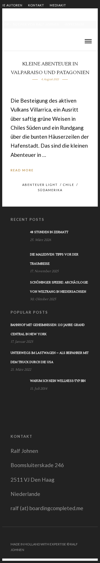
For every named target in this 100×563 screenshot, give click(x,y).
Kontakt (36, 5)
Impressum (74, 24)
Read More (22, 170)
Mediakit (58, 5)
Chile (68, 184)
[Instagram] (94, 535)
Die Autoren (11, 5)
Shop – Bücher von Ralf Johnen (29, 24)
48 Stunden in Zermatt (49, 232)
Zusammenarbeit (16, 14)
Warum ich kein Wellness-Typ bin (58, 381)
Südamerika (50, 190)
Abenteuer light (40, 184)
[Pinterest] (87, 535)
